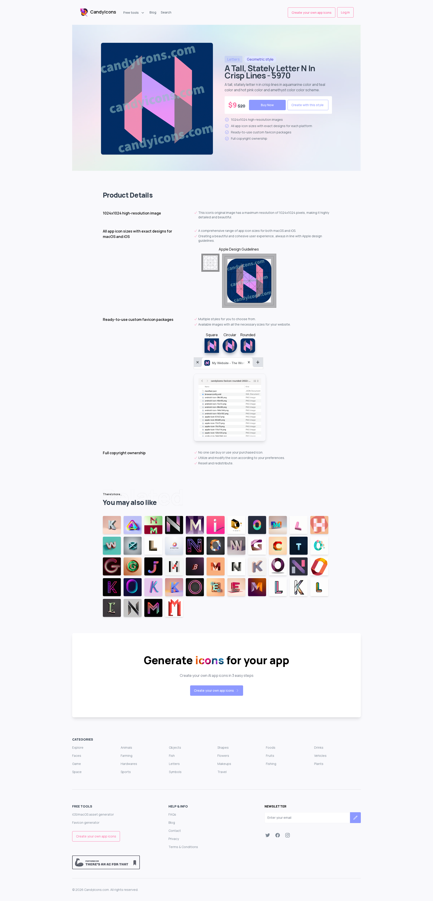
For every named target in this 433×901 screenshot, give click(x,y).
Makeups (224, 764)
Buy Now (267, 105)
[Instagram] (287, 835)
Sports (126, 772)
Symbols (175, 772)
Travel (222, 772)
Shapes (223, 747)
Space (77, 772)
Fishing (271, 764)
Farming (126, 755)
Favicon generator (85, 822)
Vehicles (320, 755)
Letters (174, 764)
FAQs (172, 814)
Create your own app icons (312, 12)
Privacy (173, 839)
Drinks (318, 747)
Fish (172, 755)
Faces (76, 755)
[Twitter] (268, 835)
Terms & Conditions (183, 847)
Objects (175, 747)
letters (233, 59)
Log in (345, 12)
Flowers (223, 755)
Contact (174, 830)
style (260, 59)
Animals (126, 747)
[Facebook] (277, 835)
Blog (153, 12)
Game (76, 764)
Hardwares (129, 764)
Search (166, 12)
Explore (77, 747)
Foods (270, 747)
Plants (318, 764)
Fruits (270, 755)
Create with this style (307, 105)
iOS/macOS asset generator (93, 814)
